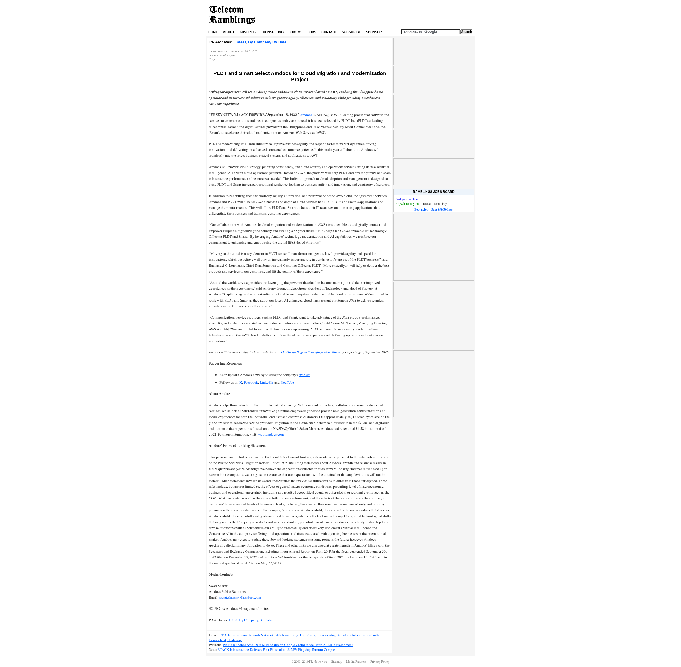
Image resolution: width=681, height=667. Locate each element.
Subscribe (351, 32)
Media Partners (356, 661)
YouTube (287, 382)
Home (213, 32)
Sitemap (336, 661)
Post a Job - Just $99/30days (433, 209)
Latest (240, 42)
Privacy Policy (379, 661)
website (304, 374)
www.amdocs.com (270, 434)
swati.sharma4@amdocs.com (240, 597)
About (228, 32)
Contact (329, 32)
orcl (233, 55)
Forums (295, 32)
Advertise (248, 32)
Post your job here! (407, 199)
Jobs (312, 32)
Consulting (273, 32)
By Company (259, 42)
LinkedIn (266, 382)
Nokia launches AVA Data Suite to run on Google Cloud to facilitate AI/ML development (288, 644)
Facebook (251, 382)
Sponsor (374, 32)
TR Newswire (232, 14)
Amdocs (306, 114)
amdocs (225, 55)
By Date (279, 42)
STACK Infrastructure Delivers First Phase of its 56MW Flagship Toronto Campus (276, 649)
